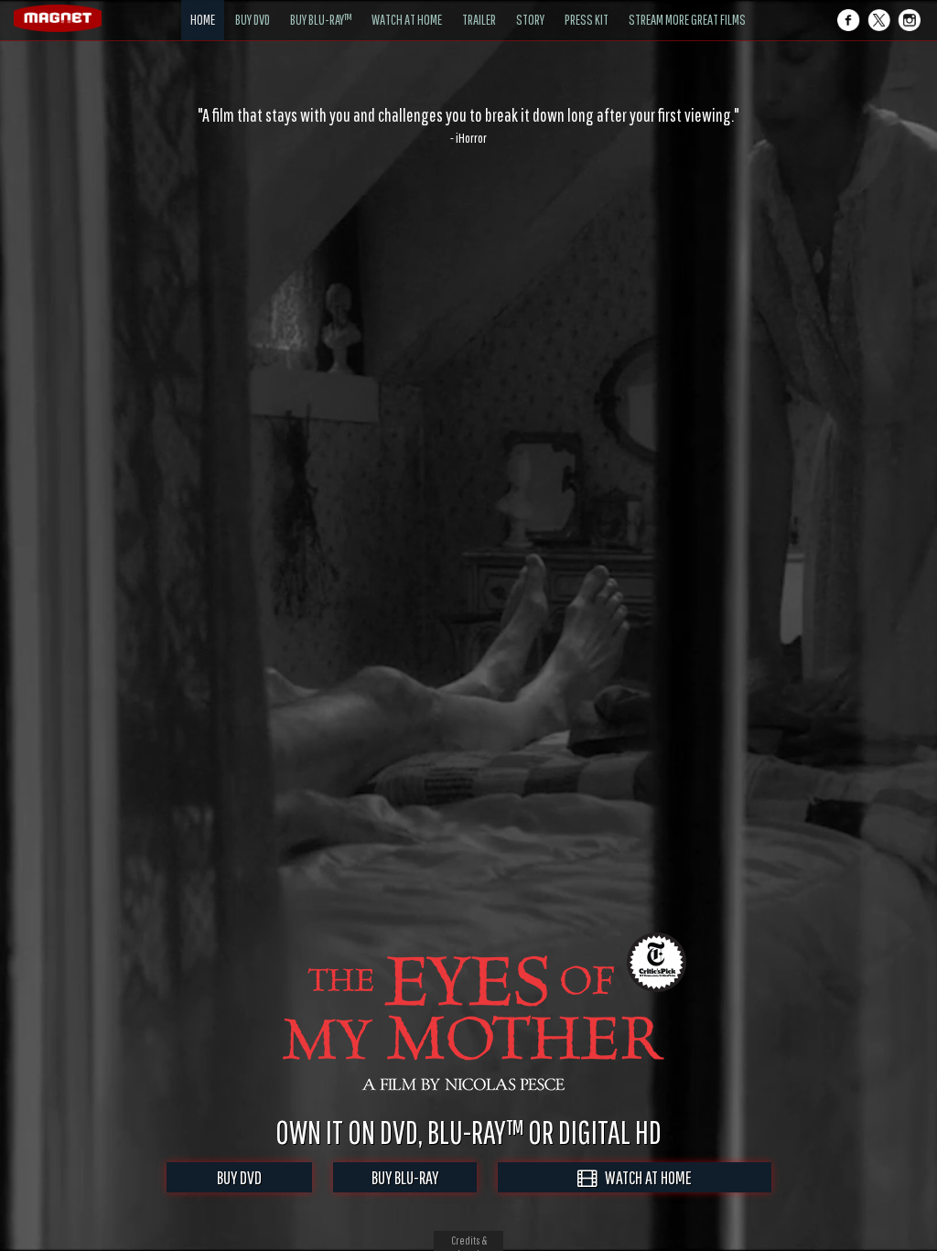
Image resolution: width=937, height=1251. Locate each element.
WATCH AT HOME (644, 1177)
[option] (468, 125)
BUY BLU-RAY (405, 1177)
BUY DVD (239, 1177)
